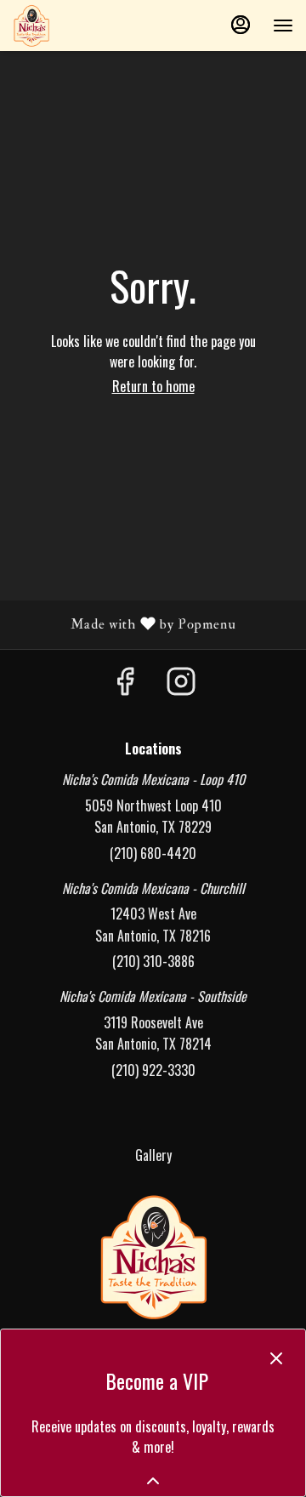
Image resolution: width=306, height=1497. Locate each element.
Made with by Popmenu (124, 624)
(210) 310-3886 (153, 961)
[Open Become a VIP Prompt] (153, 1481)
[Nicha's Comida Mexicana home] (89, 25)
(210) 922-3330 (153, 1070)
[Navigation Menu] (283, 25)
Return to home (153, 386)
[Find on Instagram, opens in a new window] (181, 683)
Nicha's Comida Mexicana (153, 1256)
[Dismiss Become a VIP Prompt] (276, 1358)
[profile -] (240, 24)
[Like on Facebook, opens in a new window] (125, 683)
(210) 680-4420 (153, 853)
